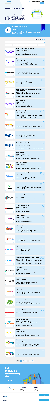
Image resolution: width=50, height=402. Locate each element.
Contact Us (33, 1)
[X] (29, 1)
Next (32, 361)
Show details (11, 399)
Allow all (44, 395)
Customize (43, 397)
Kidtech (34, 3)
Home (21, 390)
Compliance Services (25, 3)
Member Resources (37, 1)
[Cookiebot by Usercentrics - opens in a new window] (5, 400)
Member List (30, 3)
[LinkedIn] (8, 392)
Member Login (42, 1)
